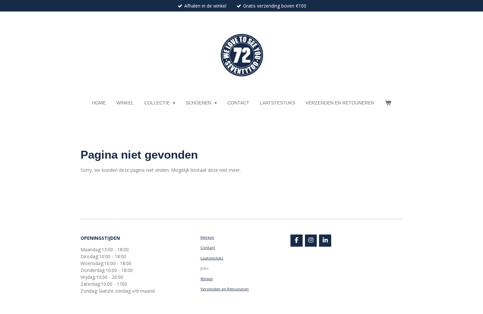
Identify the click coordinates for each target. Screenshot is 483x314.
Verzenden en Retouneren (224, 288)
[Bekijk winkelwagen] (388, 103)
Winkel (206, 278)
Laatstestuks (211, 258)
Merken (207, 237)
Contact (207, 247)
